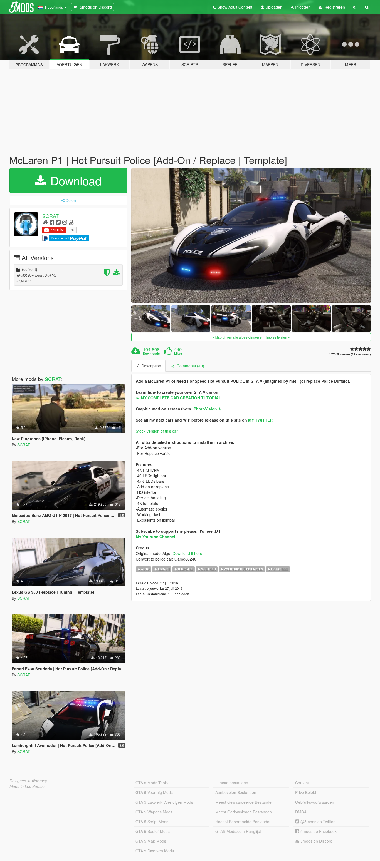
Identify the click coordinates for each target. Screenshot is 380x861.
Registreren (334, 7)
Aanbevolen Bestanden (235, 792)
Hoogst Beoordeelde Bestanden (243, 821)
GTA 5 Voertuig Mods (154, 792)
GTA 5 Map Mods (150, 841)
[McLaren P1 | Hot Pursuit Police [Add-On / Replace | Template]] (251, 235)
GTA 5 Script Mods (151, 821)
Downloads (151, 353)
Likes (178, 353)
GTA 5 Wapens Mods (153, 812)
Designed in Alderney (28, 780)
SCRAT (50, 215)
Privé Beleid (305, 792)
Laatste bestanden (231, 782)
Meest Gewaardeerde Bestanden (244, 802)
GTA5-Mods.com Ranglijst (238, 831)
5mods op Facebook (318, 831)
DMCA (301, 812)
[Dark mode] (355, 7)
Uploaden (273, 7)
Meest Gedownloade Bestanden (243, 812)
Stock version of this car (157, 431)
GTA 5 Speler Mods (152, 831)
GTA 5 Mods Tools (151, 782)
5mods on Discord (315, 841)
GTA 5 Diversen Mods (154, 850)
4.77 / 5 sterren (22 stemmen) (350, 354)
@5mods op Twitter (317, 821)
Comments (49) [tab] (189, 366)
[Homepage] (45, 222)
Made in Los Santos (27, 786)
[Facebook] (52, 222)
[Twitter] (58, 222)
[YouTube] (71, 222)
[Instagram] (64, 222)
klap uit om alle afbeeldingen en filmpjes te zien (251, 337)
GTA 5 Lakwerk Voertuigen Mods (164, 802)
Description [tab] (150, 366)
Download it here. (187, 553)
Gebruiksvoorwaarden (314, 802)
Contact (302, 782)
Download (74, 180)
